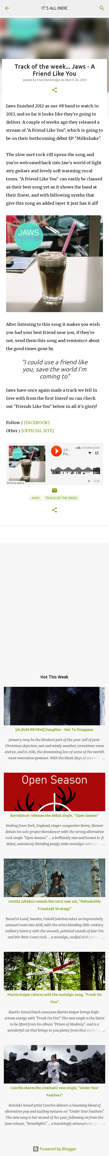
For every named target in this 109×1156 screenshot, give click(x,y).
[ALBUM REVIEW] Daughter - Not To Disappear (54, 730)
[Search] (102, 8)
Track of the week (61, 498)
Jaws (35, 498)
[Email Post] (54, 492)
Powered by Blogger (57, 1149)
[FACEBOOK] (36, 422)
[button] (54, 90)
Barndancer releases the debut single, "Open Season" (54, 815)
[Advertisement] (54, 604)
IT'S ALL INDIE (54, 8)
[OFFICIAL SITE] (37, 430)
